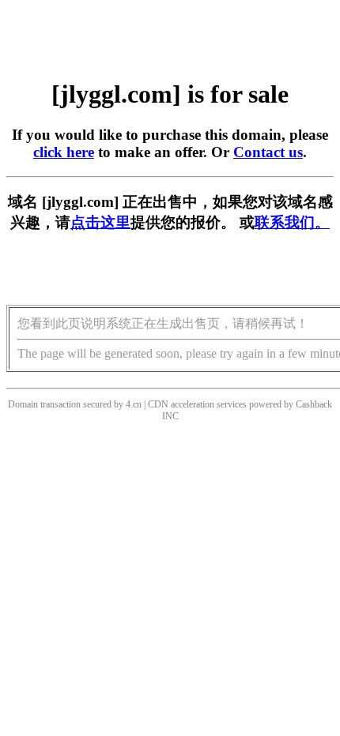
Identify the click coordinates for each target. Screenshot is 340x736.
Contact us (268, 152)
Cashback (314, 404)
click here (63, 152)
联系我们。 (292, 222)
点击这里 (100, 222)
